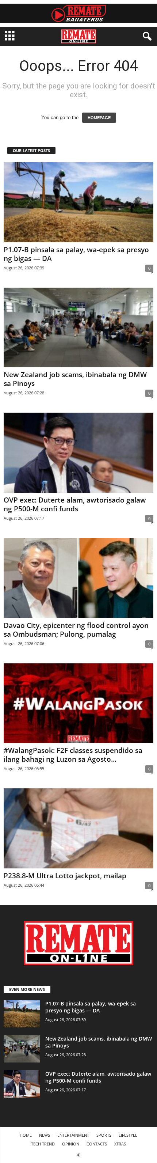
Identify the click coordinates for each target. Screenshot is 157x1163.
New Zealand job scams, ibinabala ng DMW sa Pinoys (75, 379)
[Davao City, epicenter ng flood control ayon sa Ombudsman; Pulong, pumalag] (78, 578)
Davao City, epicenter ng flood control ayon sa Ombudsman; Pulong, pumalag (76, 630)
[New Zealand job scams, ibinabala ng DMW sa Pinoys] (78, 328)
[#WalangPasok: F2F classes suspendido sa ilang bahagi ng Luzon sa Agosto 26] (78, 703)
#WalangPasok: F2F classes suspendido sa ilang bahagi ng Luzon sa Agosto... (73, 755)
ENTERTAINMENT (73, 1135)
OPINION (70, 1144)
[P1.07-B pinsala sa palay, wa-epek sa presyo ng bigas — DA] (78, 202)
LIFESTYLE (128, 1135)
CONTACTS (97, 1144)
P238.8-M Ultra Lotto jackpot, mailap (65, 875)
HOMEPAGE (99, 117)
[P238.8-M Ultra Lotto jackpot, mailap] (78, 828)
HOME (26, 1135)
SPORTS (103, 1135)
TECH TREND (43, 1144)
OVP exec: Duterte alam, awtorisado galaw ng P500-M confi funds (75, 504)
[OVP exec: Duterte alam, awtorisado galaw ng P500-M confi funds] (78, 453)
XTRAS (120, 1144)
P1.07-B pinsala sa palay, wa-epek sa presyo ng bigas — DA (76, 254)
